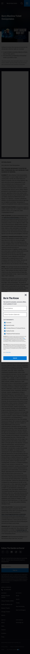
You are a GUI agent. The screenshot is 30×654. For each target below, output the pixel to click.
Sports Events (10, 325)
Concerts (8, 322)
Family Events (10, 331)
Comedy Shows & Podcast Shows (15, 328)
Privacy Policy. (8, 352)
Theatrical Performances (13, 334)
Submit (15, 358)
